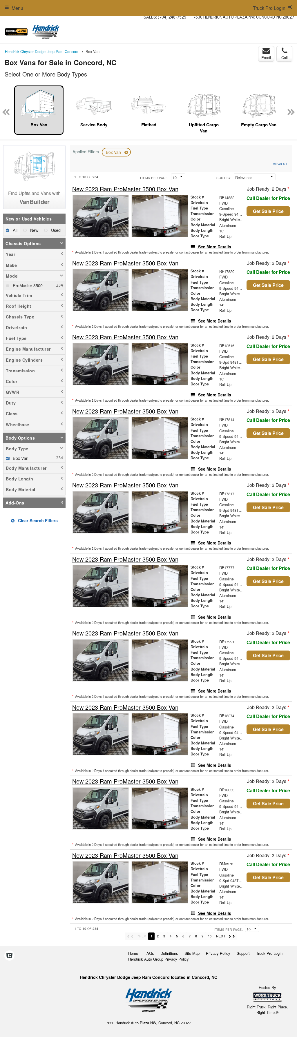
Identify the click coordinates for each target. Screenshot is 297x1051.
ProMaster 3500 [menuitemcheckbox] (27, 285)
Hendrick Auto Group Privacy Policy (158, 959)
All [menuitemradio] (14, 230)
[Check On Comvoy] (9, 956)
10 (209, 936)
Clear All (280, 164)
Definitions (169, 953)
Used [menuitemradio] (55, 230)
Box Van (114, 152)
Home (133, 953)
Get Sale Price (268, 211)
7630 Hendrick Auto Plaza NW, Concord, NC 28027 (243, 17)
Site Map (192, 953)
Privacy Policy (218, 953)
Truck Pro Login (269, 953)
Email (266, 57)
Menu (17, 8)
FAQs (149, 953)
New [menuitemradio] (33, 230)
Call (284, 57)
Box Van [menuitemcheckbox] (20, 458)
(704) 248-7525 (172, 17)
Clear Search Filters (37, 520)
